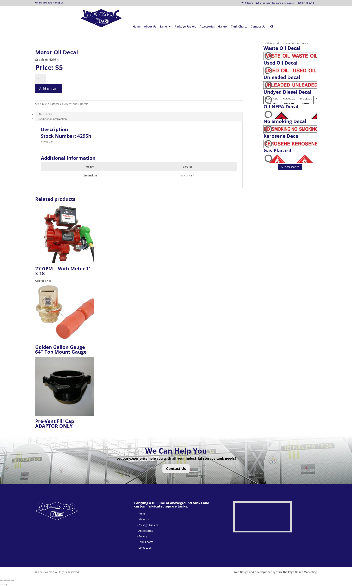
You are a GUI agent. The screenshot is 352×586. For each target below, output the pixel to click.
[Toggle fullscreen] (5, 580)
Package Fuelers (185, 26)
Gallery (223, 26)
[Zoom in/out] (1, 580)
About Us (150, 26)
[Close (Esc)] (12, 580)
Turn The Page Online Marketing (296, 572)
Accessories (207, 26)
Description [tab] (46, 114)
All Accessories (290, 167)
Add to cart (48, 88)
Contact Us (258, 26)
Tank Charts (239, 26)
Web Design (241, 572)
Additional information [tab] (53, 119)
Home (137, 26)
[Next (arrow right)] (5, 584)
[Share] (8, 580)
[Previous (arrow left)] (1, 584)
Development (263, 572)
